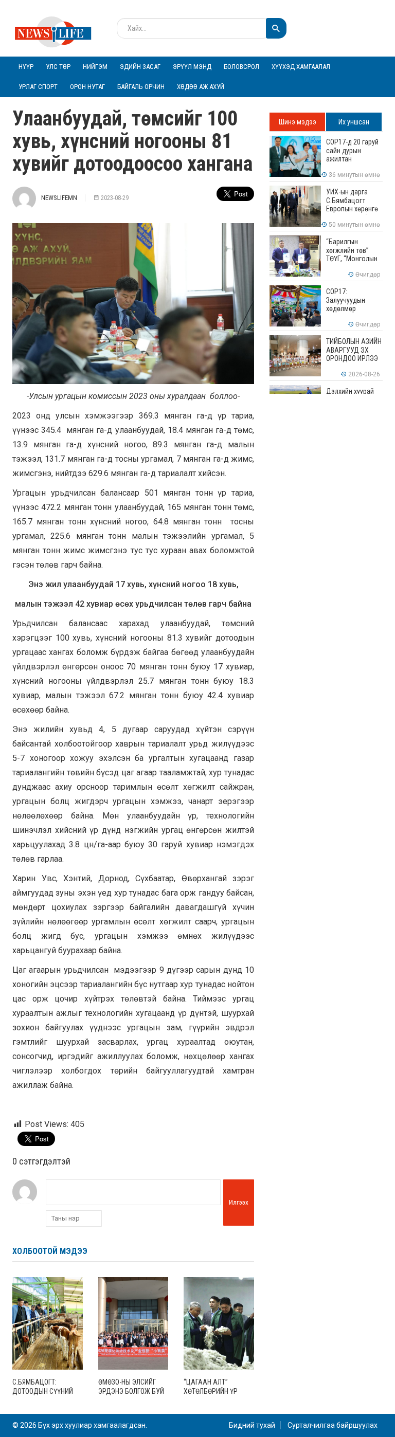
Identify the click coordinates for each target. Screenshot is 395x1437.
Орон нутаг (87, 86)
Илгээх (238, 1202)
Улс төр (58, 66)
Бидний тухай (252, 1425)
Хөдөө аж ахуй (200, 86)
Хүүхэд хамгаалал (301, 66)
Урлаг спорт (38, 86)
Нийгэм (95, 66)
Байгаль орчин (141, 86)
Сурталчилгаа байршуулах (333, 1425)
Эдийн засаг (140, 66)
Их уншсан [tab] (353, 122)
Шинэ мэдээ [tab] (297, 122)
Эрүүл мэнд (192, 66)
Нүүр (26, 66)
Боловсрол (241, 66)
